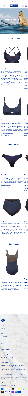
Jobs (2, 333)
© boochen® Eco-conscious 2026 (8, 385)
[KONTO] (23, 5)
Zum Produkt (5, 84)
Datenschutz (4, 339)
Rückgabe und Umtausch (7, 357)
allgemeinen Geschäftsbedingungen (7, 377)
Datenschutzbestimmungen (21, 377)
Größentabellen (5, 349)
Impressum (4, 336)
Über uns (3, 328)
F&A (2, 352)
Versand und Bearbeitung (7, 354)
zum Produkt (5, 135)
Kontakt (3, 347)
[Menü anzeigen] (2, 5)
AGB (2, 331)
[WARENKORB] (26, 5)
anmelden (23, 374)
